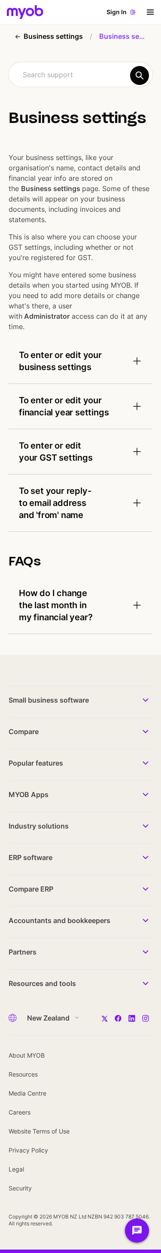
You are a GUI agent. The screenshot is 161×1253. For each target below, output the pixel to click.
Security (20, 1188)
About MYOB (27, 1055)
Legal (16, 1169)
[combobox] (80, 74)
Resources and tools (42, 983)
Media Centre (27, 1093)
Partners (22, 952)
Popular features (36, 763)
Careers (19, 1112)
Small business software (49, 700)
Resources (23, 1074)
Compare (24, 731)
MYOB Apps (29, 794)
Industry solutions (39, 826)
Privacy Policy (28, 1150)
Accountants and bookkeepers (59, 920)
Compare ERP (31, 889)
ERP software (30, 857)
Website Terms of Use (39, 1131)
